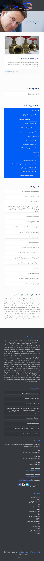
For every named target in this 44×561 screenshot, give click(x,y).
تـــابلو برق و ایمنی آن (33, 242)
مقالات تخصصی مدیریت (27, 171)
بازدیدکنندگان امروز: (34, 502)
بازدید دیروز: (36, 507)
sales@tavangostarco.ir (32, 476)
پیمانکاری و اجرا (32, 136)
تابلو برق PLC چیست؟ (32, 202)
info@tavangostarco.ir (33, 470)
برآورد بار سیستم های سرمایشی (29, 232)
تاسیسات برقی (29, 140)
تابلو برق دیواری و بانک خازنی (30, 247)
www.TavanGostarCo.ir (26, 480)
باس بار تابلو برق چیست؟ (32, 196)
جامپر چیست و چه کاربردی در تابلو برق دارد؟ (26, 227)
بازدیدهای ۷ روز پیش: (34, 516)
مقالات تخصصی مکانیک (27, 175)
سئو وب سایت (23, 552)
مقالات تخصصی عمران (27, 167)
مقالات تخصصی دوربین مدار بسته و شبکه (22, 164)
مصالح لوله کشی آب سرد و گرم (29, 58)
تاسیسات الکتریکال (28, 114)
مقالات (35, 156)
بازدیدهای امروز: (35, 497)
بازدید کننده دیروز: (34, 511)
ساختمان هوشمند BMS (27, 148)
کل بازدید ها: (36, 526)
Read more (8, 71)
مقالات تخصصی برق (28, 160)
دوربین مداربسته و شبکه (26, 131)
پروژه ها (34, 110)
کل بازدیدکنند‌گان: (34, 531)
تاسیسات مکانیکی (28, 144)
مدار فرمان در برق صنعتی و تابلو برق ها (28, 263)
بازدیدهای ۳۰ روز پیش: (33, 521)
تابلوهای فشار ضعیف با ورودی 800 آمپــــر (27, 258)
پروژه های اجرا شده (24, 119)
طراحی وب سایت (34, 552)
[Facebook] (25, 557)
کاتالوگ (35, 152)
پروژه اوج (36, 268)
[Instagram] (22, 557)
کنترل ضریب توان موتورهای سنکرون (28, 253)
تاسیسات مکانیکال (28, 123)
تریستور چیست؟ (34, 237)
